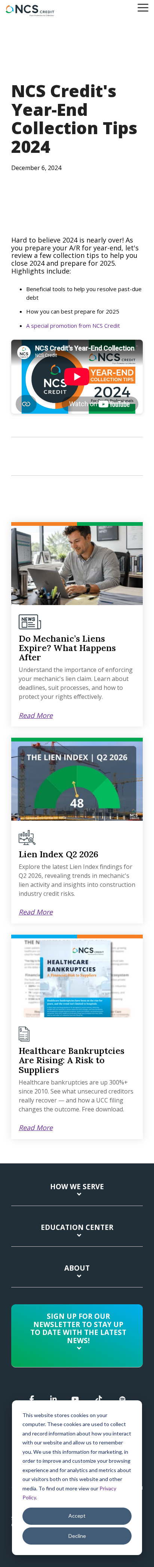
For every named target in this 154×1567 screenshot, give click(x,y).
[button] (143, 7)
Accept (77, 1515)
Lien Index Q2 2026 (58, 854)
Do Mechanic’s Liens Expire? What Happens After (67, 648)
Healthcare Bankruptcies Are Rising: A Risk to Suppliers (71, 1060)
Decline (77, 1536)
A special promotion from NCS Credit (73, 325)
